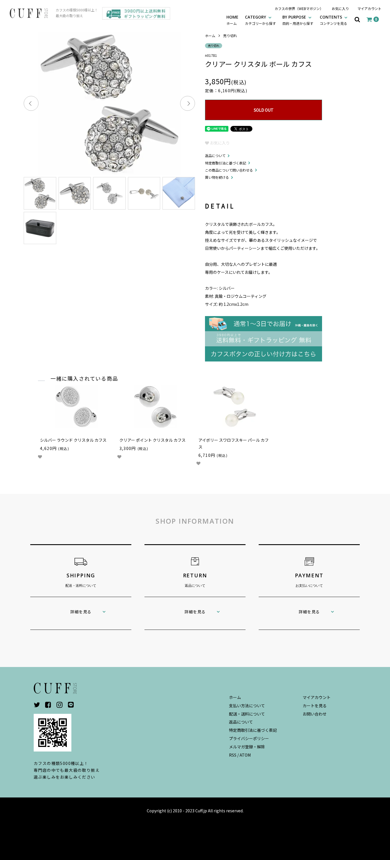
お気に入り (340, 8)
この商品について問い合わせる (229, 170)
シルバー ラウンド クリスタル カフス (73, 440)
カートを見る (315, 705)
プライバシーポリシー (249, 738)
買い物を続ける (217, 177)
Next (187, 103)
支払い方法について (247, 705)
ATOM (245, 755)
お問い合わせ (315, 714)
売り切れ (230, 35)
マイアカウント (369, 8)
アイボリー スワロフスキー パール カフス (233, 443)
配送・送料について (247, 714)
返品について (215, 155)
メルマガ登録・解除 (247, 747)
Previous (31, 103)
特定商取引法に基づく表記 (225, 162)
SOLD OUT (264, 110)
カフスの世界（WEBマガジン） (299, 8)
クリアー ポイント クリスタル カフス (152, 440)
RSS (232, 755)
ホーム (210, 35)
